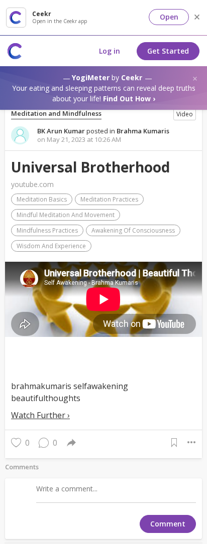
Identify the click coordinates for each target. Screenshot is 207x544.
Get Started (168, 51)
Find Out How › (129, 98)
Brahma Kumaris (143, 130)
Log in (109, 51)
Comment (167, 523)
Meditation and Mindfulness (56, 113)
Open (169, 17)
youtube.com (32, 184)
